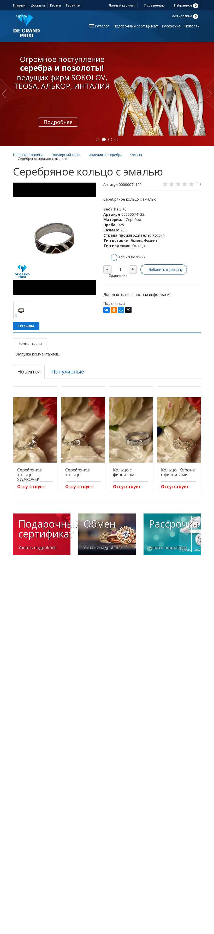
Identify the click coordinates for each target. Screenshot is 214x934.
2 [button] (104, 139)
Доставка (38, 5)
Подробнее (58, 122)
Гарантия (73, 5)
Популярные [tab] (67, 371)
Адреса (22, 16)
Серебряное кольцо (77, 472)
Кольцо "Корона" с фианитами (178, 472)
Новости (192, 26)
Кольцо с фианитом (123, 472)
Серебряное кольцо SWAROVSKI (29, 474)
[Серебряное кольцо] (83, 430)
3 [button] (110, 139)
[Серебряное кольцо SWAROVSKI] (35, 430)
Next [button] (207, 93)
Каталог (101, 26)
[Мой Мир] (121, 310)
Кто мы (55, 5)
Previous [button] (8, 93)
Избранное (185, 5)
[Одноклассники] (114, 310)
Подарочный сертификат (135, 26)
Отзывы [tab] (26, 325)
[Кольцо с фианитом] (131, 430)
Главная (19, 5)
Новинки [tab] (28, 371)
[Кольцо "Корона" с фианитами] (179, 430)
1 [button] (98, 139)
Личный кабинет (121, 5)
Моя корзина (184, 16)
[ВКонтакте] (106, 310)
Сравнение (118, 275)
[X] (128, 310)
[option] (107, 94)
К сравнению (154, 5)
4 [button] (116, 139)
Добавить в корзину (165, 269)
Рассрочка (171, 26)
